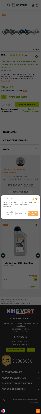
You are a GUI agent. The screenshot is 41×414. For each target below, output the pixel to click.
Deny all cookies (9, 213)
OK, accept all (32, 213)
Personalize (21, 213)
